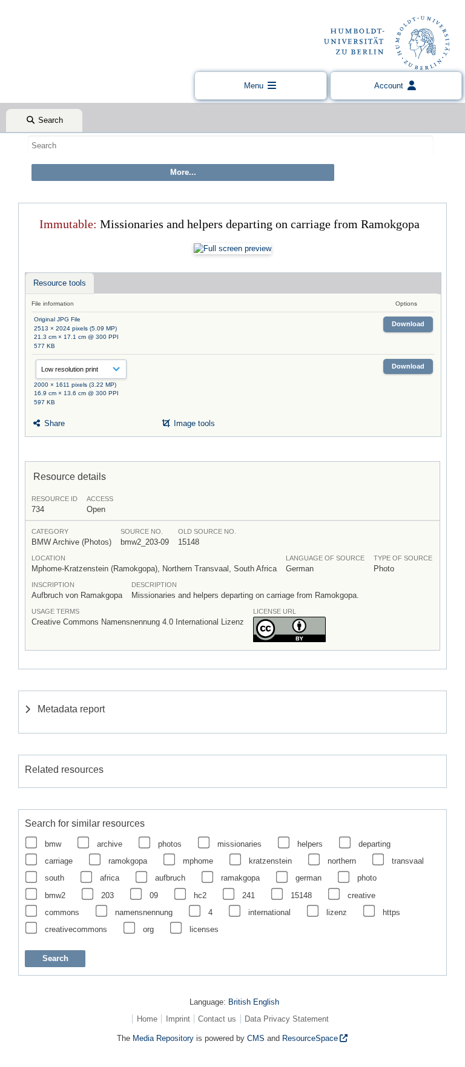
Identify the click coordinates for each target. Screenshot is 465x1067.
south (54, 877)
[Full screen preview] (232, 248)
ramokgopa (127, 860)
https (391, 912)
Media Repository (163, 1038)
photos (170, 844)
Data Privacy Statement (287, 1018)
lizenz (336, 912)
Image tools (193, 423)
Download (408, 323)
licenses (204, 929)
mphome (198, 860)
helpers (310, 844)
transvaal (408, 860)
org (148, 929)
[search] (231, 145)
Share (53, 423)
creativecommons (76, 929)
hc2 (200, 895)
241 (248, 895)
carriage (59, 860)
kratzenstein (270, 860)
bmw (53, 844)
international (269, 912)
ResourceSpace (310, 1038)
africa (109, 877)
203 (107, 895)
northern (342, 860)
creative (361, 895)
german (308, 877)
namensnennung (144, 912)
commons (62, 912)
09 (154, 895)
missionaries (239, 844)
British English (253, 1001)
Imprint (178, 1018)
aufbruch (170, 877)
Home (147, 1018)
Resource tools (59, 282)
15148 (301, 895)
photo (367, 877)
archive (109, 844)
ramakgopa (240, 877)
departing (374, 844)
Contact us (217, 1018)
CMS (256, 1038)
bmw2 (55, 895)
